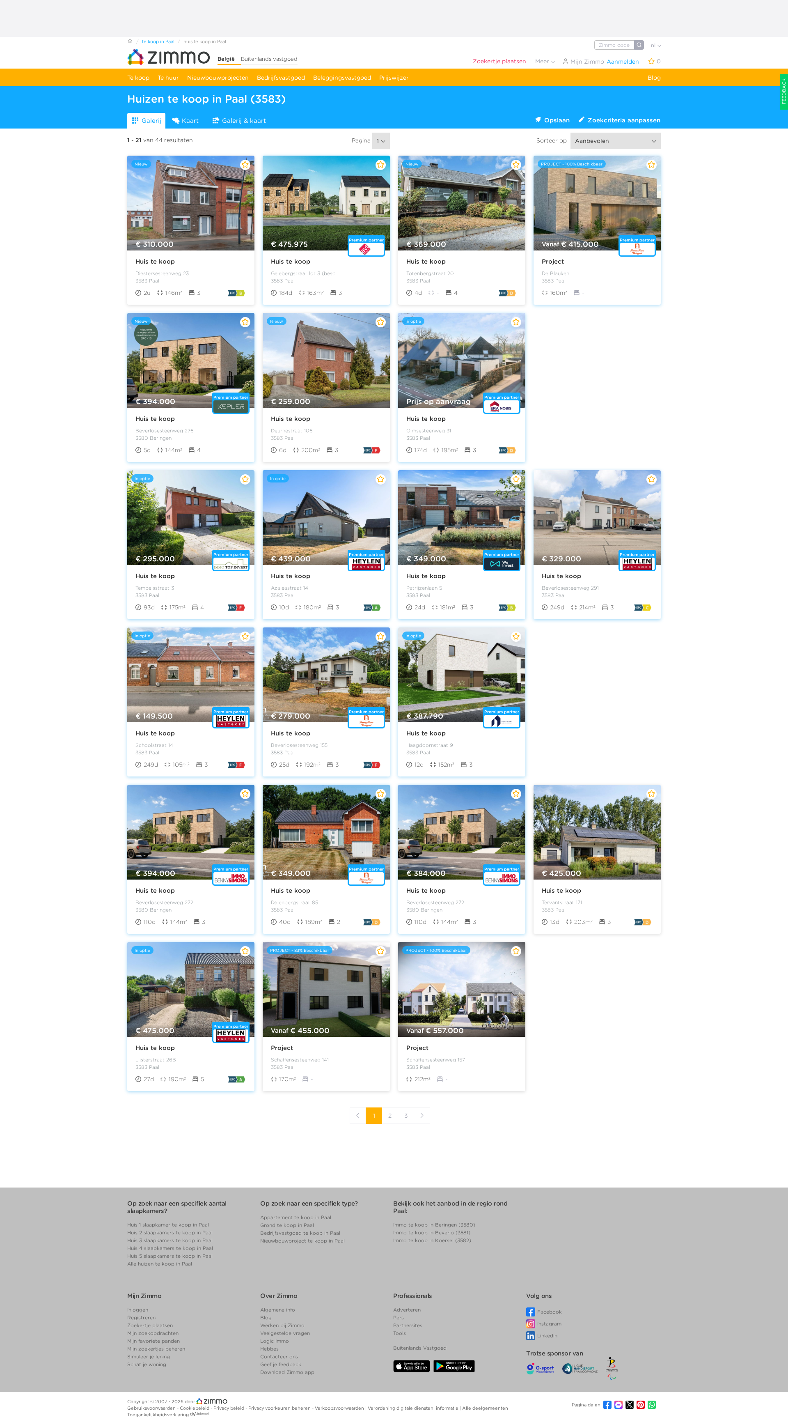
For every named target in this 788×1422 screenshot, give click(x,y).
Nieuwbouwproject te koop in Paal (302, 1241)
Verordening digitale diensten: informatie (414, 1408)
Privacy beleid (229, 1408)
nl (654, 45)
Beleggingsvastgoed (342, 77)
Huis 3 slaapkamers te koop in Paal (170, 1240)
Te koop (138, 77)
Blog (654, 77)
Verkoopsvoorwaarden (340, 1408)
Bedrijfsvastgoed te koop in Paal (300, 1233)
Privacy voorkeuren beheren (280, 1408)
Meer (543, 61)
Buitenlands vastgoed (269, 59)
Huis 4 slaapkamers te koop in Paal (170, 1248)
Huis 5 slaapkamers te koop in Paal (170, 1256)
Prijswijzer (394, 77)
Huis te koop (155, 261)
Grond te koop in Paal (287, 1225)
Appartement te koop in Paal (295, 1217)
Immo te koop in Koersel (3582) (432, 1240)
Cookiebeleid (195, 1408)
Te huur (168, 77)
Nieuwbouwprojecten (218, 77)
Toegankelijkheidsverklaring (158, 1414)
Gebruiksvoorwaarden (152, 1408)
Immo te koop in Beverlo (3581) (431, 1232)
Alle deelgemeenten (485, 1408)
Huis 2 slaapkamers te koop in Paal (170, 1232)
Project (553, 261)
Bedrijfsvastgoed (281, 77)
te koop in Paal (158, 41)
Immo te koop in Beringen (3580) (434, 1225)
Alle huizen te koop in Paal (159, 1264)
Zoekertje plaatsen (499, 61)
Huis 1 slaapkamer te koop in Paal (168, 1225)
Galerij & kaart (244, 120)
